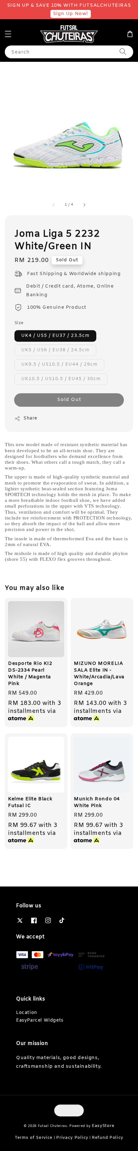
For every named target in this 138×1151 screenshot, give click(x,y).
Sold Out (69, 399)
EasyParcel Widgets (40, 1020)
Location (26, 1013)
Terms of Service (34, 1137)
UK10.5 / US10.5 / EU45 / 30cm (61, 379)
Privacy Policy (72, 1137)
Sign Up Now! (70, 14)
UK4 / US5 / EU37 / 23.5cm (55, 336)
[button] (8, 34)
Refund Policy (107, 1137)
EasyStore (103, 1126)
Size (19, 323)
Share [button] (30, 418)
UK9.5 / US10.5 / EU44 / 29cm (59, 365)
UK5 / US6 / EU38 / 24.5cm (55, 350)
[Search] (123, 51)
